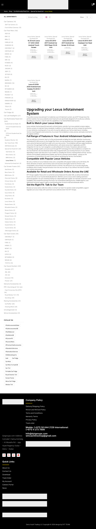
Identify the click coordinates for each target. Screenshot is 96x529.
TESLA (7, 106)
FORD (6, 57)
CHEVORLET (8, 48)
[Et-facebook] (4, 455)
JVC (6, 275)
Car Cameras (8, 21)
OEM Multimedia (9, 146)
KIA (6, 77)
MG (6, 86)
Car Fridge (7, 112)
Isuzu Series (8, 193)
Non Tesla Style (9, 143)
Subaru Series (9, 222)
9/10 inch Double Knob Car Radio (13, 134)
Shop (10, 11)
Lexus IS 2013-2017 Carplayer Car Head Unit (85, 43)
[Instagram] (13, 455)
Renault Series (9, 216)
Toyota (7, 109)
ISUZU (7, 66)
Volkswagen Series (10, 231)
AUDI (6, 33)
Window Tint (9, 384)
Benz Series (9, 155)
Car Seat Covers (9, 234)
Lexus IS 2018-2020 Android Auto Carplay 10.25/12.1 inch (34, 88)
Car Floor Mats (9, 31)
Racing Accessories (11, 301)
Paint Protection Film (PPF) (13, 290)
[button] (2, 5)
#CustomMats (10, 342)
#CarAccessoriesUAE (12, 328)
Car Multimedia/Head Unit (21, 11)
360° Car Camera (10, 24)
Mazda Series (9, 204)
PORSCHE (8, 98)
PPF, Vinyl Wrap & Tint (11, 287)
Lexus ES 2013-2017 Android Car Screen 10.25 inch (68, 43)
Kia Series (8, 198)
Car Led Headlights (10, 116)
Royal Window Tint (10, 295)
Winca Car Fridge (10, 381)
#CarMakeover (10, 332)
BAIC (6, 36)
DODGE (7, 54)
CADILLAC (8, 42)
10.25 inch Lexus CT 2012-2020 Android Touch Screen (34, 44)
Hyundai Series (9, 190)
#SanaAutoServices (12, 348)
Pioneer (7, 281)
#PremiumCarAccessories (13, 345)
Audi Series (9, 152)
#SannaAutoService (12, 352)
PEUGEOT (8, 95)
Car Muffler (8, 304)
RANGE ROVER (9, 101)
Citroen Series (9, 181)
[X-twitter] (8, 455)
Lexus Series (31, 36)
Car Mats (8, 361)
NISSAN (7, 92)
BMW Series (9, 157)
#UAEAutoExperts (11, 355)
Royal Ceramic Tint (11, 375)
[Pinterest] (18, 455)
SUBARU (7, 103)
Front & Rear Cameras (11, 27)
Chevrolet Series (10, 178)
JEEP (6, 71)
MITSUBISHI (8, 89)
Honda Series (9, 187)
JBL (6, 272)
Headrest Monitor (10, 140)
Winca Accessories (10, 313)
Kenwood (7, 278)
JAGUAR (7, 68)
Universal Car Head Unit (12, 163)
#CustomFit (9, 338)
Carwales (7, 269)
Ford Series (8, 184)
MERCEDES (8, 83)
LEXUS (7, 254)
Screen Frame (10, 378)
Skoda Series (9, 219)
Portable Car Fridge (11, 371)
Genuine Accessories (11, 284)
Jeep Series (8, 196)
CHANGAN (8, 45)
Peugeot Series (9, 213)
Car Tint (8, 368)
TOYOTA (7, 263)
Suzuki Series (9, 225)
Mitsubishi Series (10, 207)
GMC (6, 60)
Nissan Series (9, 210)
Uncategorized (9, 310)
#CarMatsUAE (10, 335)
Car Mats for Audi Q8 (12, 365)
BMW (6, 39)
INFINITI (7, 248)
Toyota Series (9, 228)
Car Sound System (10, 266)
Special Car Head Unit (37, 11)
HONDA (7, 245)
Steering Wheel (9, 307)
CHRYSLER (8, 51)
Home (6, 11)
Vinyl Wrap (8, 298)
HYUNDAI (7, 63)
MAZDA (7, 80)
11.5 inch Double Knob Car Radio (13, 127)
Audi (7, 358)
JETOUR (7, 74)
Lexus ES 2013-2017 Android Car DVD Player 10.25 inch (51, 44)
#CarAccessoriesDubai (12, 325)
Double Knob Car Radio (11, 124)
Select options (34, 57)
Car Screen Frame (10, 166)
